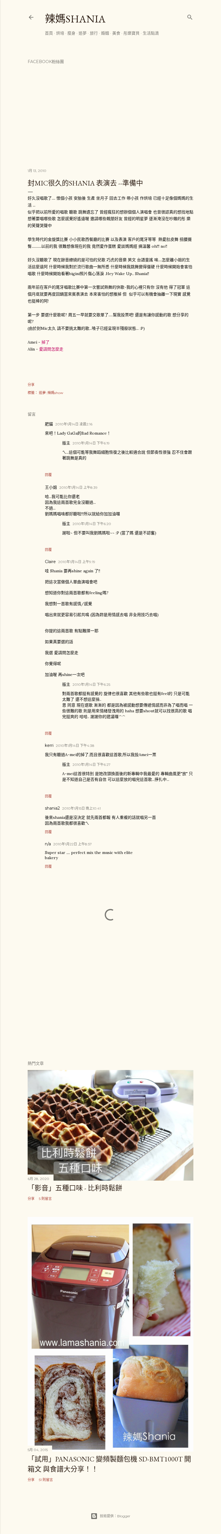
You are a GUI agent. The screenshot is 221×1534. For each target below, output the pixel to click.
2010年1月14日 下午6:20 (92, 524)
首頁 (49, 33)
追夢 (83, 33)
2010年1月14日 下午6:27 (91, 764)
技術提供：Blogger (115, 1516)
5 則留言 (45, 1198)
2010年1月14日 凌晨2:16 (73, 424)
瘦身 (71, 33)
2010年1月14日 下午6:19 (91, 443)
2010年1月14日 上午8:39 (78, 487)
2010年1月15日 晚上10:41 (81, 808)
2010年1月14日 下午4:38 (75, 745)
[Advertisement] (110, 1005)
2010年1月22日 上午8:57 (72, 844)
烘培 (60, 33)
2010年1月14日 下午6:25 (91, 684)
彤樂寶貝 (131, 33)
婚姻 (105, 33)
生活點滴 (151, 33)
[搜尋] (189, 16)
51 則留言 (46, 1480)
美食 (116, 33)
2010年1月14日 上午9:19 (76, 562)
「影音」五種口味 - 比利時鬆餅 (75, 1187)
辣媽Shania (75, 19)
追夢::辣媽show (51, 393)
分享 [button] (31, 384)
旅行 (94, 33)
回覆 (48, 475)
